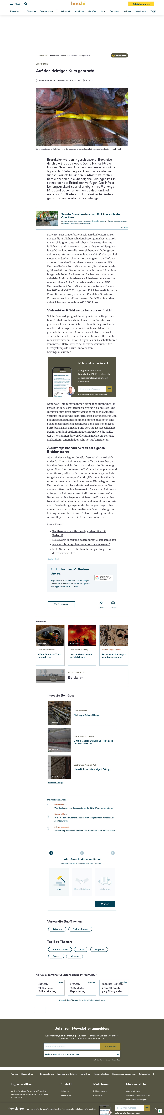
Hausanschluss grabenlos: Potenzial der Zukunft (81, 544)
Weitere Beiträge (55, 782)
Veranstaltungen (133, 1091)
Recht (103, 11)
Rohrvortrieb (144, 1074)
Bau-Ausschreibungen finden (138, 1095)
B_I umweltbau (21, 1085)
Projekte (99, 949)
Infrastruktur (140, 11)
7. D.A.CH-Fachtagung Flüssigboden (112, 990)
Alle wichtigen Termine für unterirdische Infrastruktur (82, 1000)
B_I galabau (98, 1095)
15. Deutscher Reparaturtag (77, 990)
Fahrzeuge (114, 11)
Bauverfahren (27, 1074)
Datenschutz (102, 394)
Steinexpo (31, 11)
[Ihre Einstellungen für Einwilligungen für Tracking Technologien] (160, 1111)
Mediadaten (65, 1095)
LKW (81, 949)
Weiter (105, 903)
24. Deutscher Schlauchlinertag (47, 990)
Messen (74, 956)
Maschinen (79, 11)
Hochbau (127, 11)
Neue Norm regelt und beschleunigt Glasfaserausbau (84, 539)
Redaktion (64, 1091)
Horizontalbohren (101, 1074)
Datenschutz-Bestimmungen (127, 1113)
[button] (82, 541)
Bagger (56, 956)
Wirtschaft (66, 11)
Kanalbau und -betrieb (67, 1074)
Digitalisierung (80, 929)
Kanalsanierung (47, 1074)
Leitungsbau (42, 56)
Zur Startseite (61, 604)
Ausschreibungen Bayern (136, 1099)
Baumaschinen (46, 11)
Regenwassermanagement (124, 1074)
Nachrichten (85, 1074)
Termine (14, 1074)
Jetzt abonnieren (141, 3)
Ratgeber (57, 929)
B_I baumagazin (99, 1091)
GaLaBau (92, 11)
